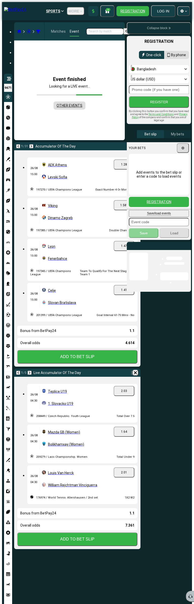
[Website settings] (183, 11)
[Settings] (183, 148)
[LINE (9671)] (19, 31)
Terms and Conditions (161, 114)
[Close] (187, 250)
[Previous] (18, 146)
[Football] (29, 31)
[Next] (31, 146)
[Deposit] (93, 11)
